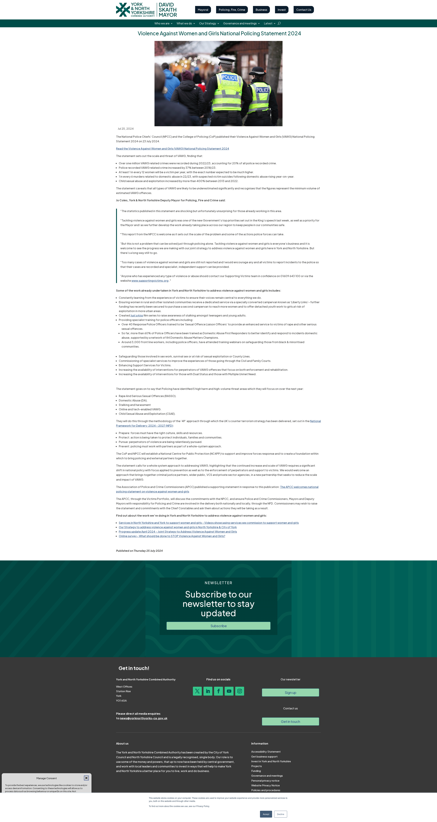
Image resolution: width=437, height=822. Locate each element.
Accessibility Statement (266, 751)
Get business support (264, 756)
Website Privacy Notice (265, 785)
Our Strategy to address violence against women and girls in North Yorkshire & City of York (178, 527)
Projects (256, 766)
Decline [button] (280, 814)
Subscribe (218, 626)
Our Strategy (207, 23)
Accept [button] (266, 814)
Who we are (162, 23)
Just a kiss (136, 315)
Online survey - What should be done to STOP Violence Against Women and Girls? (172, 536)
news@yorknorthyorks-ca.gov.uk (143, 718)
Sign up (290, 692)
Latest (268, 23)
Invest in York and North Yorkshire (271, 761)
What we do (184, 23)
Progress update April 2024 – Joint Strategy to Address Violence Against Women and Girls (178, 531)
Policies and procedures (265, 790)
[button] (86, 778)
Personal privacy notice (265, 780)
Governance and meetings (240, 23)
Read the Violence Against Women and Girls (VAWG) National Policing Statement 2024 (172, 148)
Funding (256, 770)
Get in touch (290, 721)
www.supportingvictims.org (149, 280)
